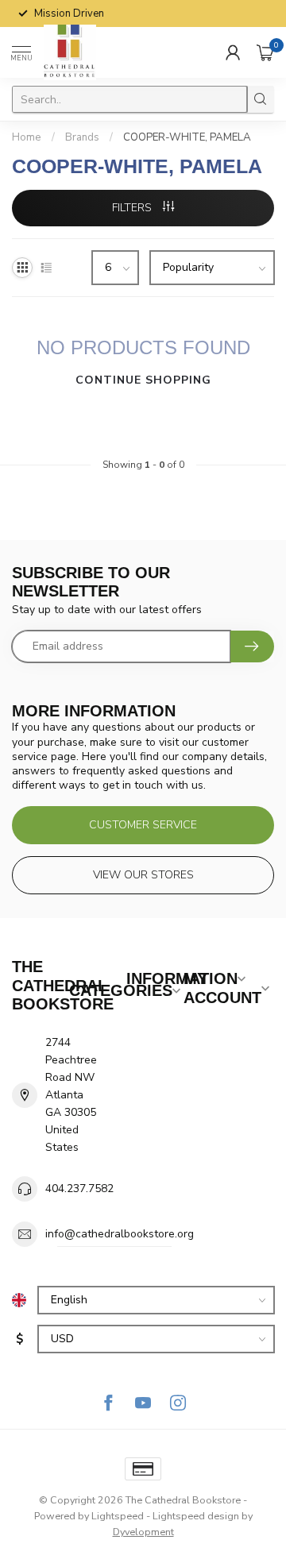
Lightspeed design (196, 1515)
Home (26, 137)
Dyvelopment (143, 1531)
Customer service (143, 824)
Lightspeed (117, 1515)
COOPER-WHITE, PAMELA (187, 137)
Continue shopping (143, 380)
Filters (133, 207)
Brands (82, 137)
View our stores (143, 874)
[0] (265, 52)
